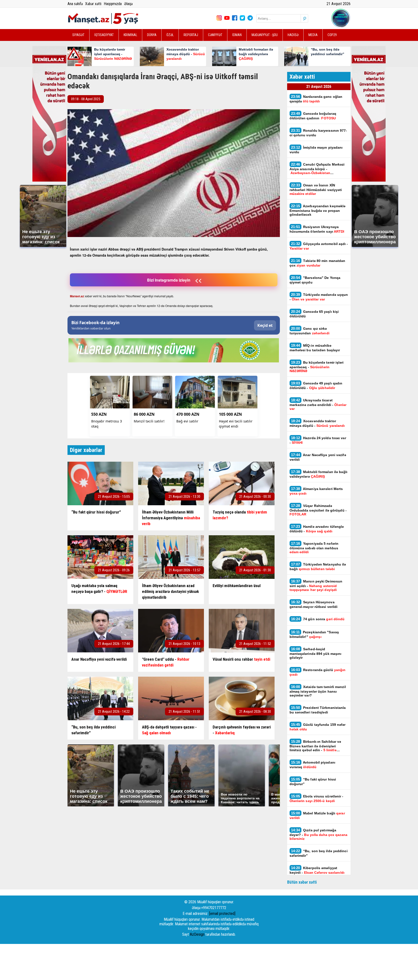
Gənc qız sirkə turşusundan (309, 330)
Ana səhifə (75, 3)
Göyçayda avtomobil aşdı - (319, 246)
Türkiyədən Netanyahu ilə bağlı (318, 566)
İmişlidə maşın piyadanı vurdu (316, 149)
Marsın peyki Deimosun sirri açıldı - (316, 585)
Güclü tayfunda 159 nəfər (318, 726)
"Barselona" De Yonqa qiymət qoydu (315, 280)
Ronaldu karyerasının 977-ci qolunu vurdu (318, 132)
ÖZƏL (170, 35)
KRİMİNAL (130, 35)
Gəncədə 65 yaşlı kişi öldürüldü (314, 313)
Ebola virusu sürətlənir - (316, 798)
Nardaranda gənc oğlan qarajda (316, 98)
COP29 (332, 35)
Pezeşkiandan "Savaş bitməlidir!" (314, 634)
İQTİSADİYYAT (104, 35)
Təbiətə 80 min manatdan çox (317, 263)
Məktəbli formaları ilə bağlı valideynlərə (318, 474)
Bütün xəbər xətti (302, 882)
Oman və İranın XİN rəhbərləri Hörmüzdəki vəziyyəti (316, 189)
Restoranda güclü (318, 672)
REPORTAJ (191, 35)
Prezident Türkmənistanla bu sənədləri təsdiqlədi (318, 709)
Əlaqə (128, 3)
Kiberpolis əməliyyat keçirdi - (317, 870)
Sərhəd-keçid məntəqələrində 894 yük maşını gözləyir (316, 653)
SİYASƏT (78, 35)
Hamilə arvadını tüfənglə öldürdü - (317, 528)
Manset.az (77, 296)
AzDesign (197, 934)
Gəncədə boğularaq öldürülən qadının (313, 115)
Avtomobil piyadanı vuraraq (312, 764)
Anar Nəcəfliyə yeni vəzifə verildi (318, 457)
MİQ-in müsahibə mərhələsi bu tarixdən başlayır (315, 347)
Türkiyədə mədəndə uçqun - (319, 296)
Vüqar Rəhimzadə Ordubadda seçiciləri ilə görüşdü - (318, 510)
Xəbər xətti (93, 3)
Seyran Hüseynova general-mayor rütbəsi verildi (314, 604)
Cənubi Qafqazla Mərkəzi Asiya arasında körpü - (317, 168)
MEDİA (313, 35)
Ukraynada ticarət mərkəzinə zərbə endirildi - (318, 404)
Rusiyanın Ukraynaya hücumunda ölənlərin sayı (317, 229)
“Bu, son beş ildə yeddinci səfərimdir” (319, 853)
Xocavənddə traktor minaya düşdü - (318, 423)
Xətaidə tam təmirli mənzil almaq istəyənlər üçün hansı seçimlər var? (318, 691)
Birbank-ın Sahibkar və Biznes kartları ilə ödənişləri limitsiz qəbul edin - (315, 745)
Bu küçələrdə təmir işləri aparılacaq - (317, 366)
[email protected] (222, 913)
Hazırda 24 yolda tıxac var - (318, 440)
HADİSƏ (293, 35)
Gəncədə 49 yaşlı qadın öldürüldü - (316, 385)
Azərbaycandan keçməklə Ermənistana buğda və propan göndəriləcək (318, 210)
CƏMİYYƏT (215, 35)
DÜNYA (152, 35)
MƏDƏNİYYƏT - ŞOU (265, 35)
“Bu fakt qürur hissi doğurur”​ (313, 781)
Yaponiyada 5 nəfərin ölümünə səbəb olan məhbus (314, 547)
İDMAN (237, 35)
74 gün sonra (318, 619)
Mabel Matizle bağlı (317, 815)
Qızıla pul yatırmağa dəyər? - (318, 834)
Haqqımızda (113, 3)
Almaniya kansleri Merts (316, 491)
